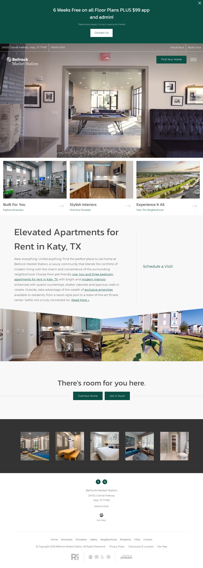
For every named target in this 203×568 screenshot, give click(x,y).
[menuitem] (54, 539)
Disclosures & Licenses (141, 546)
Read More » (80, 300)
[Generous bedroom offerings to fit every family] (104, 446)
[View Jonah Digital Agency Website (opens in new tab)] (126, 557)
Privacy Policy (117, 546)
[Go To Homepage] (22, 61)
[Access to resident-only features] (35, 446)
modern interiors (94, 279)
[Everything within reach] (70, 446)
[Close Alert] (199, 4)
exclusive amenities (99, 290)
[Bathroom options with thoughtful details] (174, 446)
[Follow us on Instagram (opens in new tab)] (104, 481)
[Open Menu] (193, 59)
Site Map (162, 546)
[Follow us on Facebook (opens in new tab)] (98, 481)
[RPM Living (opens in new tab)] (75, 559)
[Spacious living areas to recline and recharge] (139, 446)
